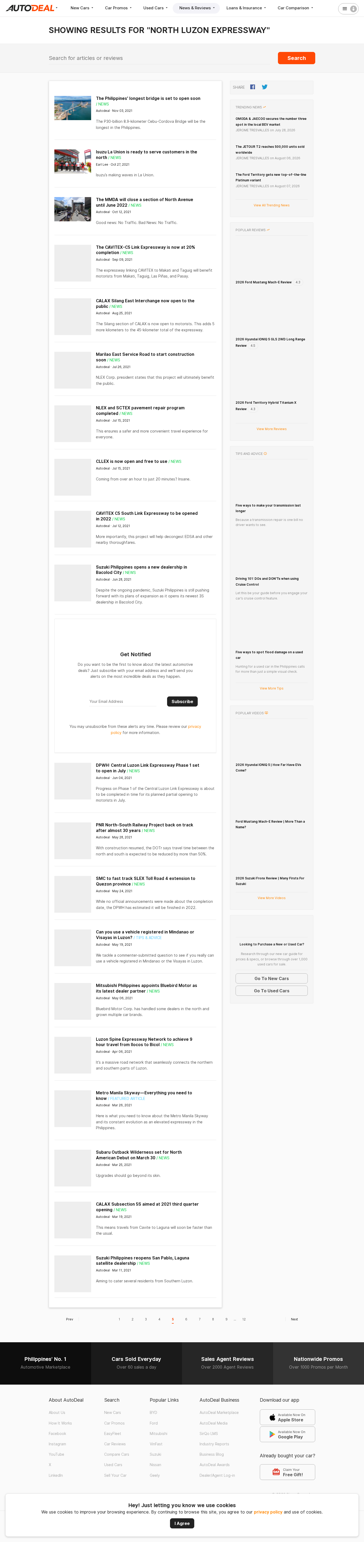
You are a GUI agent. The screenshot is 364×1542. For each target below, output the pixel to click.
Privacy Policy (91, 1477)
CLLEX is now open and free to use (131, 461)
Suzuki (155, 1436)
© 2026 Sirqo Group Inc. (293, 1476)
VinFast (156, 1425)
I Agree (182, 1523)
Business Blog (212, 1436)
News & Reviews (195, 7)
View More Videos (272, 871)
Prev (69, 1301)
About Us (57, 1394)
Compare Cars (116, 1436)
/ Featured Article (126, 1089)
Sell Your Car (115, 1457)
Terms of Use (60, 1477)
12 (244, 1301)
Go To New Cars (271, 951)
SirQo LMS (209, 1415)
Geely (155, 1457)
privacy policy (268, 1512)
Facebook (57, 1415)
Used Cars (154, 7)
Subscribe (182, 691)
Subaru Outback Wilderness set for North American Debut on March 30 (139, 1145)
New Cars (80, 7)
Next (294, 1301)
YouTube (56, 1436)
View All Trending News (272, 205)
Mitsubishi (158, 1415)
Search (297, 58)
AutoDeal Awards (215, 1446)
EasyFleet (112, 1415)
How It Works (60, 1404)
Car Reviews (115, 1425)
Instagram (57, 1425)
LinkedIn (56, 1457)
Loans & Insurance (245, 7)
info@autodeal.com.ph (146, 1477)
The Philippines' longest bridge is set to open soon (148, 98)
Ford (154, 1404)
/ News (102, 104)
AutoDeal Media (214, 1404)
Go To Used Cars (271, 963)
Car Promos (117, 7)
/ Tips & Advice (148, 928)
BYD (153, 1394)
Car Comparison (294, 7)
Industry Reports (214, 1425)
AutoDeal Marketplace (219, 1394)
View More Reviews (272, 402)
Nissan (155, 1446)
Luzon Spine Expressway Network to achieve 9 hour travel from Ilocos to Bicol (144, 1032)
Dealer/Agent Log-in (217, 1457)
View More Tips (272, 661)
